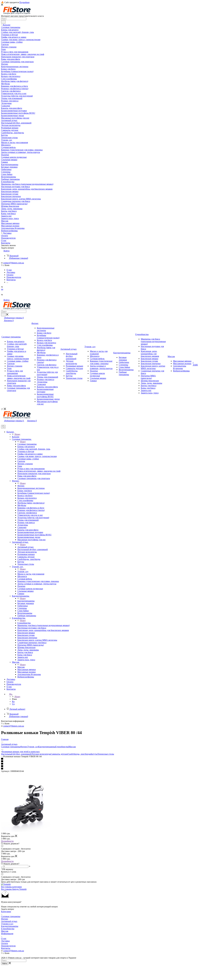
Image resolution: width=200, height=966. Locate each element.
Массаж (21, 667)
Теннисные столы (105, 754)
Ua (13, 704)
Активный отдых (25, 547)
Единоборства (24, 623)
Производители (8, 946)
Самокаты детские (59, 754)
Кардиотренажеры (26, 601)
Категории (6, 911)
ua (2, 289)
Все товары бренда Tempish (14, 889)
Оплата (4, 943)
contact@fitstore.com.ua (13, 263)
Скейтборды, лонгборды (79, 754)
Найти (4, 963)
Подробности (7, 841)
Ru (13, 701)
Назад (17, 434)
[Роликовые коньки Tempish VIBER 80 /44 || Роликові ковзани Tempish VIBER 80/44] (28, 831)
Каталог (15, 437)
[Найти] (3, 22)
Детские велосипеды (41, 754)
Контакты (5, 948)
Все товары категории (11, 887)
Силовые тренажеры (27, 444)
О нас (3, 938)
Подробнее (24, 2)
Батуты (94, 754)
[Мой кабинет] (2, 423)
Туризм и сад (7, 924)
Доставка (5, 941)
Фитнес (20, 486)
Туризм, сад (22, 571)
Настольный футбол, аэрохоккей (16, 754)
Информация (7, 933)
